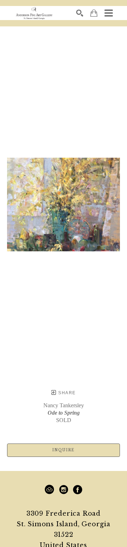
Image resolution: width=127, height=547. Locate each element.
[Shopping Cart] (93, 13)
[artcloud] (49, 489)
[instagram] (63, 489)
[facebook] (77, 489)
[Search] (79, 13)
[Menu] (108, 13)
